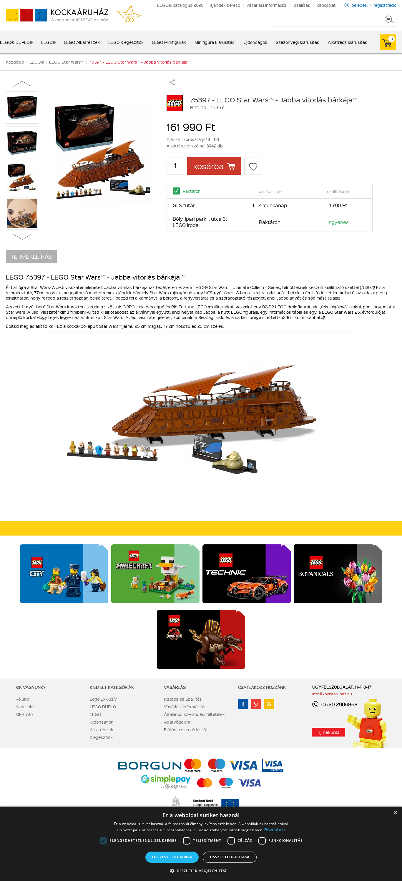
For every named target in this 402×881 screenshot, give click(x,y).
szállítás (302, 5)
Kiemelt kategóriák (112, 687)
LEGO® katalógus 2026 (180, 5)
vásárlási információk (267, 5)
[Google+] (256, 704)
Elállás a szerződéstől (185, 729)
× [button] (395, 813)
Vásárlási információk (184, 706)
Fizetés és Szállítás (183, 699)
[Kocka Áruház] (54, 15)
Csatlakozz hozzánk (262, 687)
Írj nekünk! (328, 732)
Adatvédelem (177, 722)
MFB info (24, 714)
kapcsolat (326, 5)
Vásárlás (175, 687)
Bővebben (274, 829)
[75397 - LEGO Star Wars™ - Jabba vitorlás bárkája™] (104, 153)
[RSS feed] (269, 704)
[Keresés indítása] (389, 19)
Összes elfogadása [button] (172, 857)
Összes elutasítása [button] (229, 857)
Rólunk (22, 699)
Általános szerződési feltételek (194, 714)
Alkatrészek (101, 729)
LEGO (95, 714)
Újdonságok (101, 722)
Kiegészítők (101, 737)
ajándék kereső (225, 5)
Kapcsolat (25, 706)
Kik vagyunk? (31, 687)
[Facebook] (243, 704)
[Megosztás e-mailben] (172, 83)
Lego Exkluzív (103, 699)
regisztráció (384, 5)
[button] (201, 870)
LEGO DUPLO (103, 706)
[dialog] (201, 844)
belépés (359, 5)
